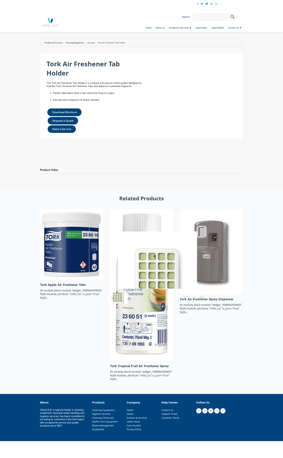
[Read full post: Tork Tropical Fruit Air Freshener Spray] (141, 360)
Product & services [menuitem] (137, 417)
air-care (90, 42)
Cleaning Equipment (75, 42)
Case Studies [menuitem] (134, 425)
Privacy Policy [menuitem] (134, 429)
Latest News (201, 28)
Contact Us (233, 28)
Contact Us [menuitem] (167, 410)
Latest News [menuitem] (133, 421)
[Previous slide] (113, 298)
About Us (160, 28)
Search (186, 16)
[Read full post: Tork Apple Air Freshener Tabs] (71, 279)
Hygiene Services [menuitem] (101, 413)
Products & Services (179, 28)
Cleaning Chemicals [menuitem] (103, 417)
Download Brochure (64, 112)
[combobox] (214, 17)
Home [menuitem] (130, 410)
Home (148, 28)
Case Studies (217, 28)
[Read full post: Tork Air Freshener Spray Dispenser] (211, 293)
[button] (118, 298)
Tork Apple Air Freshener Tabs (63, 285)
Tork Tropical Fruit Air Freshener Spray (139, 366)
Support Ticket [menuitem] (169, 413)
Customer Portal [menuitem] (170, 417)
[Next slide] (201, 298)
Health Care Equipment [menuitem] (105, 421)
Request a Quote (63, 120)
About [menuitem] (130, 413)
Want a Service (61, 129)
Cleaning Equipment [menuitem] (103, 410)
